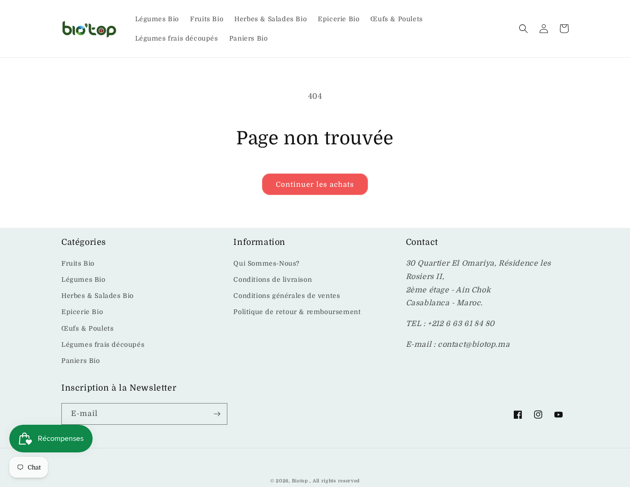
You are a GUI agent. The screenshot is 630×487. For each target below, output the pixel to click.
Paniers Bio (80, 360)
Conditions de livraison (272, 279)
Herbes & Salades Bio (97, 295)
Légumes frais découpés (102, 344)
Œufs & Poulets (87, 328)
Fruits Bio (78, 263)
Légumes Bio (83, 279)
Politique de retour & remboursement (297, 311)
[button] (523, 28)
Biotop (300, 480)
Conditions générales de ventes (286, 295)
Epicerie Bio (82, 311)
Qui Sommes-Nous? (266, 263)
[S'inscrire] (217, 414)
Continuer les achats (315, 184)
